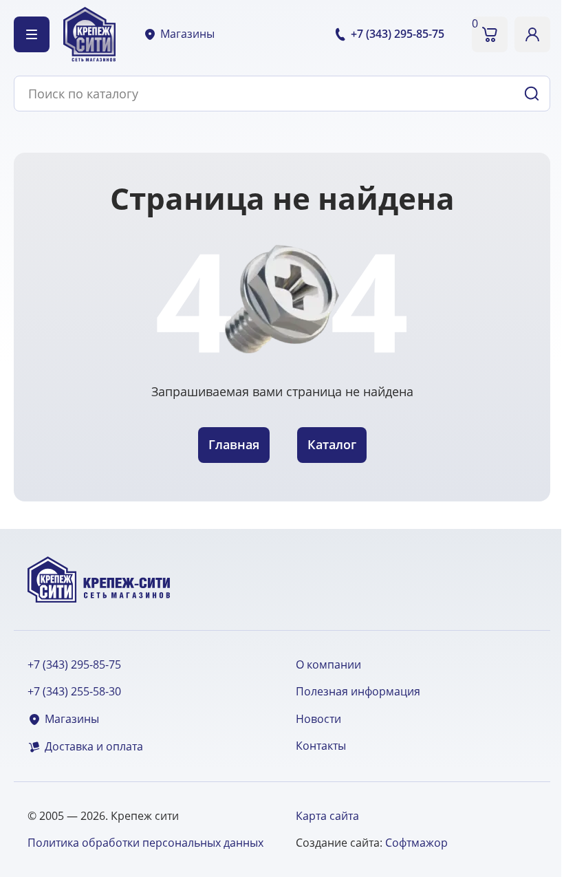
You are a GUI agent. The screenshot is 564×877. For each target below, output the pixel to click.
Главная (233, 444)
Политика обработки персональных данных (145, 842)
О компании (328, 664)
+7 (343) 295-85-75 (74, 664)
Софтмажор (416, 842)
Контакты (321, 746)
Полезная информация (358, 691)
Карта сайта (327, 815)
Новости (318, 719)
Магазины (187, 34)
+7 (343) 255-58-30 (74, 691)
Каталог (331, 444)
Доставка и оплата (94, 747)
